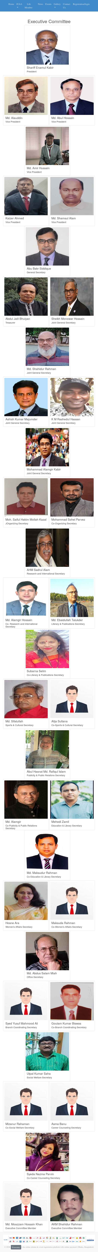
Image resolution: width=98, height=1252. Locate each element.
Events (48, 3)
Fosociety (16, 1247)
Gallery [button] (57, 3)
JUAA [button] (19, 3)
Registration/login (81, 3)
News (40, 3)
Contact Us (66, 5)
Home (11, 3)
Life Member (28, 5)
